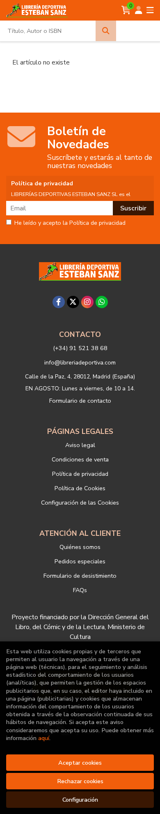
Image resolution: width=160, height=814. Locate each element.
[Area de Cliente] (138, 10)
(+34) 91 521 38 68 (80, 348)
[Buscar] (106, 31)
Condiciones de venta (80, 459)
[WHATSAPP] (102, 302)
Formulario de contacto (80, 401)
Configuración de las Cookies (80, 502)
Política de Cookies (80, 488)
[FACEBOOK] (59, 302)
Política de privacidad (80, 474)
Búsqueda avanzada (138, 30)
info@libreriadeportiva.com (80, 362)
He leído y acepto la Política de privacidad (70, 223)
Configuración (80, 800)
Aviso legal (80, 445)
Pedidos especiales (80, 561)
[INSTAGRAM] (87, 302)
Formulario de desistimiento (80, 576)
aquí (43, 738)
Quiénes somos (80, 547)
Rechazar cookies (80, 781)
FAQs (80, 590)
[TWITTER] (73, 302)
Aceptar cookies (80, 763)
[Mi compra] (126, 10)
